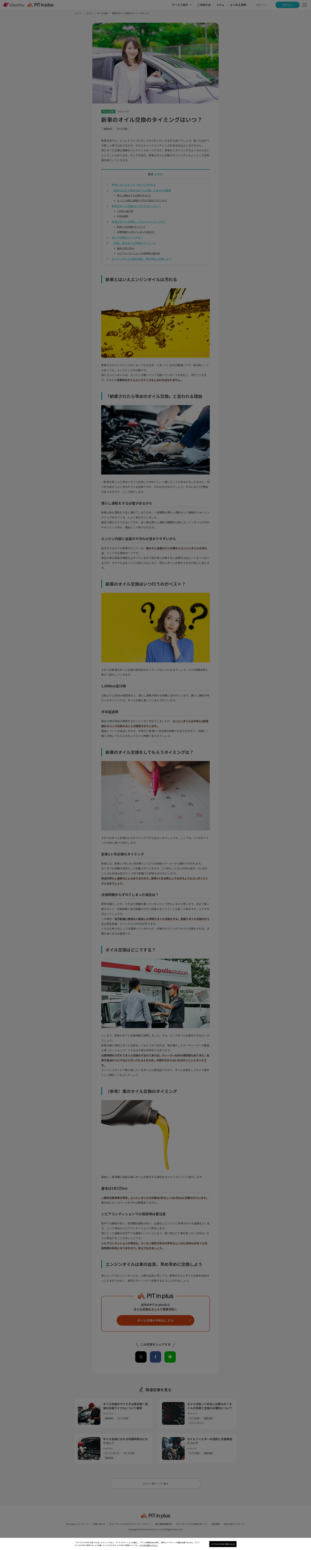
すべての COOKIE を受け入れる (223, 1544)
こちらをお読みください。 (149, 1545)
